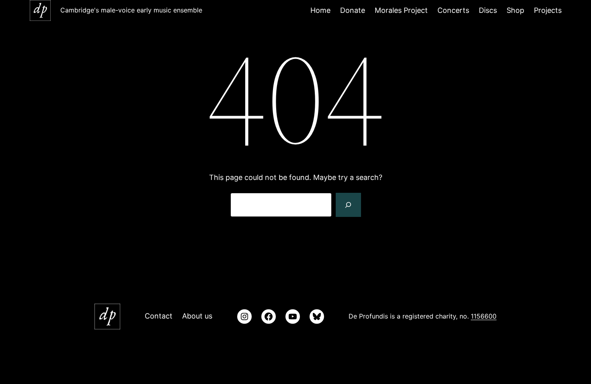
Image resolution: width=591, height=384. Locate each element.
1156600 (484, 316)
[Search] (348, 205)
